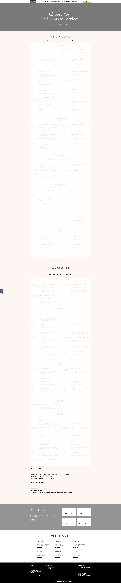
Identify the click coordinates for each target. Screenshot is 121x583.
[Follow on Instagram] (35, 575)
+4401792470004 (51, 570)
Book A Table (87, 1)
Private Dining (54, 1)
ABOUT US (63, 1)
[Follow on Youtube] (37, 575)
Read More (33, 519)
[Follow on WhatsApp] (39, 575)
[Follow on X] (33, 575)
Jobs (76, 1)
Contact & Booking (70, 1)
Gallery (59, 1)
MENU (48, 1)
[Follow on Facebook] (31, 575)
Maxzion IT (71, 581)
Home (45, 1)
